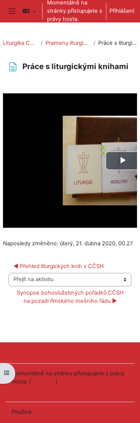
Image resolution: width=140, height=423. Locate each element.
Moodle (42, 411)
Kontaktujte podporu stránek (57, 352)
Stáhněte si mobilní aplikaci (46, 391)
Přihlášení (121, 10)
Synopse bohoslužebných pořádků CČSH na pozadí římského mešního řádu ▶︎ (71, 296)
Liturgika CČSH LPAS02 (20, 43)
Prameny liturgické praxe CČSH (68, 43)
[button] (29, 11)
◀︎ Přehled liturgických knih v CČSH (58, 266)
